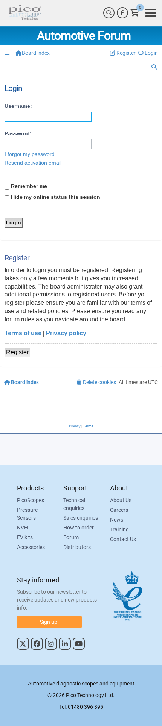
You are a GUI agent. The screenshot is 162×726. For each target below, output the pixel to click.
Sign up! (49, 622)
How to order (78, 528)
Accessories (31, 547)
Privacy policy (66, 333)
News (116, 520)
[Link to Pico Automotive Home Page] (24, 13)
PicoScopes (30, 500)
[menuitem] (148, 53)
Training (119, 529)
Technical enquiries (74, 504)
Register (17, 352)
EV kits (25, 537)
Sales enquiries (80, 518)
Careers (119, 510)
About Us (120, 500)
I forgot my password (30, 154)
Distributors (77, 547)
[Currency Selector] (122, 12)
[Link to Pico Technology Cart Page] (134, 13)
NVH (22, 528)
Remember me (28, 186)
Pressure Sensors (27, 514)
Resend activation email (33, 163)
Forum (71, 537)
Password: (18, 133)
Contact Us (123, 539)
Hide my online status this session (54, 197)
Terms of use (23, 333)
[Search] (109, 12)
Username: (18, 106)
